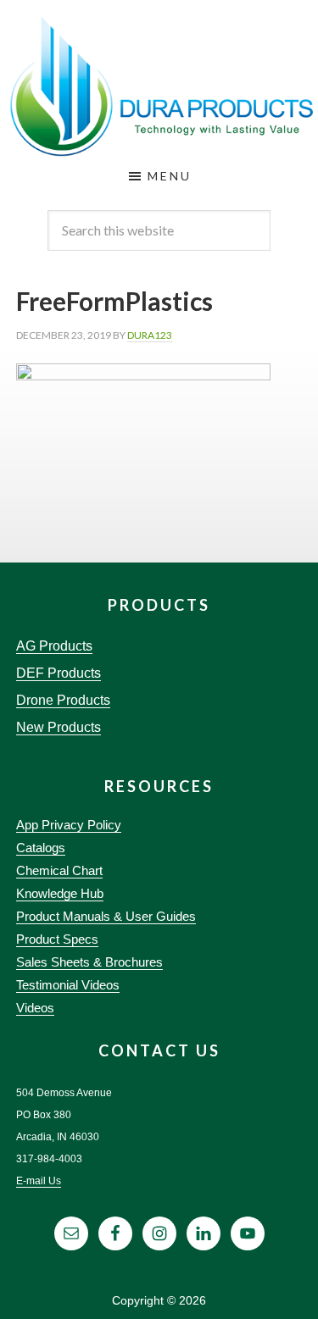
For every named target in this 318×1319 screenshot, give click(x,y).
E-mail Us (38, 1181)
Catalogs (40, 847)
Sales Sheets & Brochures (89, 962)
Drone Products (63, 700)
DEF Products (58, 673)
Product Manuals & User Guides (106, 916)
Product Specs (57, 939)
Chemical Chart (59, 870)
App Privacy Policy (68, 824)
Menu (170, 176)
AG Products (54, 646)
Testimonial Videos (68, 985)
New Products (58, 727)
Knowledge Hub (59, 893)
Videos (35, 1007)
